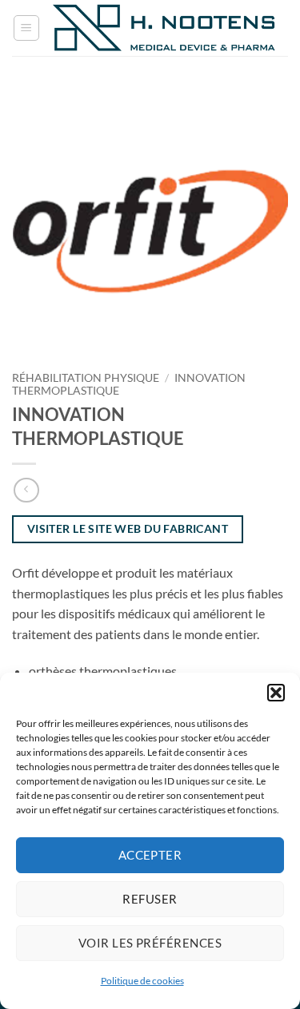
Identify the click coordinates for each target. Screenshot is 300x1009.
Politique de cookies (142, 981)
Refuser (149, 899)
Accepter (150, 855)
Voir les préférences (150, 943)
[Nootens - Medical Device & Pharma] (164, 27)
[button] (276, 693)
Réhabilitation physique (85, 377)
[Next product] (26, 490)
